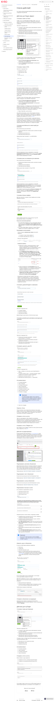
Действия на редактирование (48, 46)
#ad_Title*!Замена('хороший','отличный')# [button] (32, 471)
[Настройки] (40, 2)
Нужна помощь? (50, 698)
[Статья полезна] (46, 4)
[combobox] (46, 2)
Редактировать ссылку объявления (49, 53)
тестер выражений (34, 433)
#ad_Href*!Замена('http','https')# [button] (31, 484)
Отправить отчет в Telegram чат (49, 43)
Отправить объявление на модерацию (49, 61)
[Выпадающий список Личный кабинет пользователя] (1, 5)
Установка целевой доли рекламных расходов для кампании (49, 31)
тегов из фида (21, 553)
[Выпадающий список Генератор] (1, 51)
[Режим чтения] (44, 4)
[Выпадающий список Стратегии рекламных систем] (4, 26)
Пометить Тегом (48, 38)
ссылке (33, 116)
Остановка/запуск (49, 36)
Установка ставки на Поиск (49, 11)
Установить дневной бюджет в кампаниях (49, 27)
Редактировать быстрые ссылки (48, 56)
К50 (27, 428)
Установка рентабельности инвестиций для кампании (48, 18)
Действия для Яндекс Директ (47, 9)
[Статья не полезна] (48, 4)
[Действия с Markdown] (50, 4)
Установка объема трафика (49, 25)
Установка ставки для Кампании (49, 66)
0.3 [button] (33, 236)
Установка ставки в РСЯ (49, 14)
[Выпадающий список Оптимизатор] (1, 6)
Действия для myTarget (49, 63)
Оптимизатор (19, 4)
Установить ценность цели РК (49, 35)
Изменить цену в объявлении (48, 59)
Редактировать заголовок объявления (49, 48)
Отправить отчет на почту (49, 40)
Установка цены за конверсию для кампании (49, 21)
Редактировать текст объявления (49, 51)
